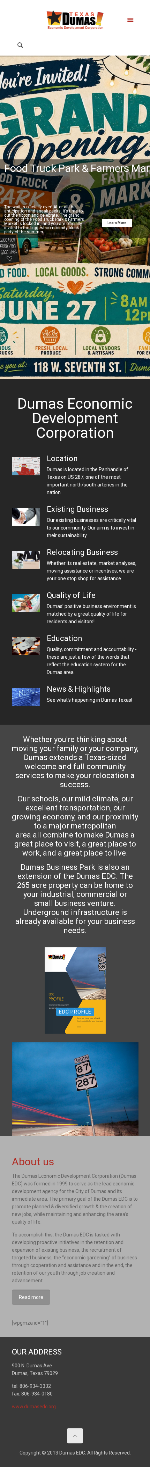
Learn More (116, 223)
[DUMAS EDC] (75, 19)
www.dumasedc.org (34, 1406)
